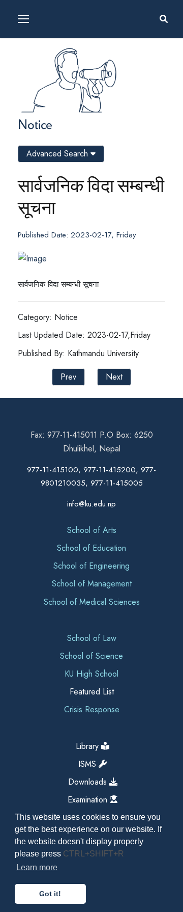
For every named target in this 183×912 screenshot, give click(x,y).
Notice (35, 123)
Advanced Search (58, 153)
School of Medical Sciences (92, 602)
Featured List (92, 692)
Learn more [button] (36, 867)
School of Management (92, 583)
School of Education (91, 548)
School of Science (91, 656)
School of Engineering (91, 566)
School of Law (91, 638)
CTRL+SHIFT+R (93, 853)
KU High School (91, 674)
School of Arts (91, 530)
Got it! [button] (50, 894)
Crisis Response (91, 709)
